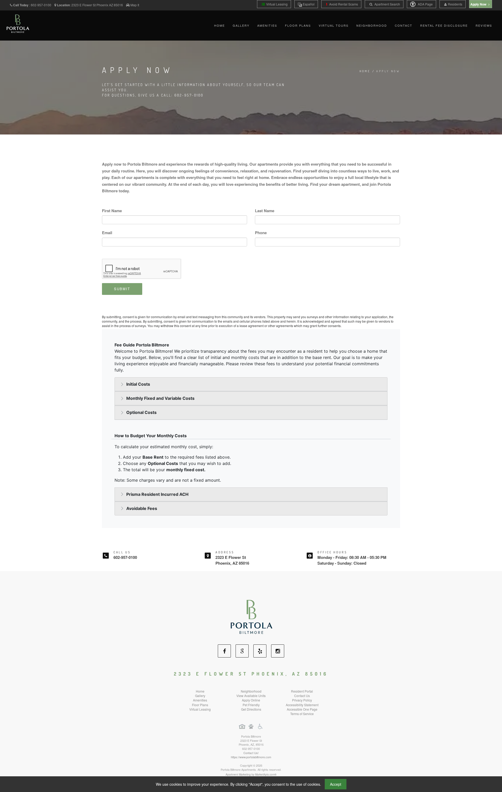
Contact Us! (251, 753)
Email (107, 232)
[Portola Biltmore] (251, 616)
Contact (403, 25)
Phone (261, 232)
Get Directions (251, 709)
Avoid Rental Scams (343, 4)
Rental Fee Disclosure (444, 25)
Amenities (267, 25)
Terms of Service (302, 713)
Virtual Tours (334, 25)
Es (308, 4)
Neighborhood (371, 25)
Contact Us (302, 695)
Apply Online (251, 700)
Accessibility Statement (302, 705)
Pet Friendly (251, 705)
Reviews (484, 25)
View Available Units (251, 695)
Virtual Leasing (277, 4)
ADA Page (425, 4)
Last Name (264, 211)
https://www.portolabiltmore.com (251, 757)
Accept (335, 784)
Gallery (241, 25)
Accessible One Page (302, 709)
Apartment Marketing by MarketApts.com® (251, 774)
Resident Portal (302, 691)
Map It (134, 5)
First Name (112, 211)
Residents (455, 4)
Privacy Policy (302, 700)
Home (219, 25)
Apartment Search (387, 4)
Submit (122, 288)
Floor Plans (298, 25)
